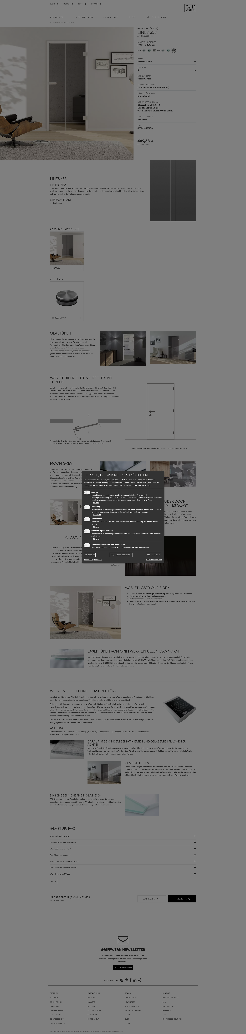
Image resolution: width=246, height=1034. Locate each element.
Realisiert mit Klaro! (154, 559)
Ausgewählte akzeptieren (121, 555)
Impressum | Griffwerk (93, 559)
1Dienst (95, 503)
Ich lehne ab (90, 555)
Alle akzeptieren (153, 555)
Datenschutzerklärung (141, 485)
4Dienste (96, 515)
